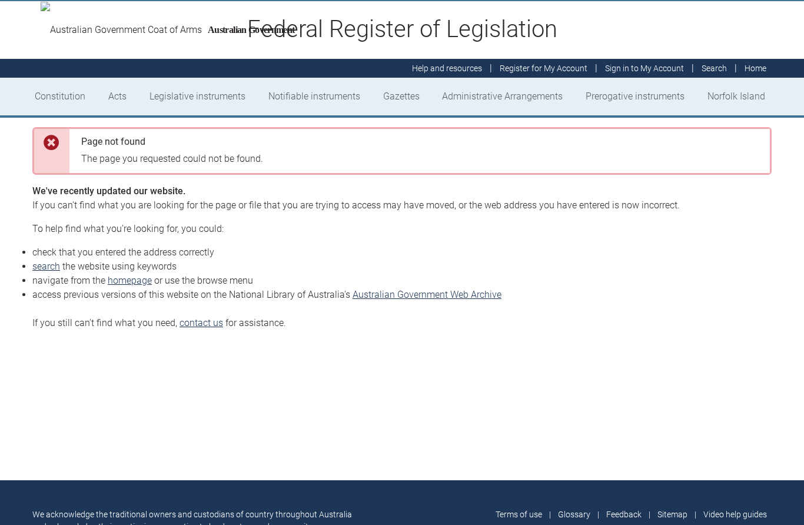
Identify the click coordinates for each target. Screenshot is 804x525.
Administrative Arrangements (502, 96)
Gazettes (401, 96)
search (46, 266)
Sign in (644, 68)
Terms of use (519, 514)
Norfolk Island (736, 96)
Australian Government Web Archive (427, 294)
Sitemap (672, 514)
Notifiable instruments (314, 96)
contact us (201, 322)
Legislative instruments (197, 96)
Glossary (574, 514)
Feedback (624, 514)
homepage (130, 280)
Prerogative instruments (635, 96)
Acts (117, 96)
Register (543, 68)
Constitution (60, 96)
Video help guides (735, 514)
